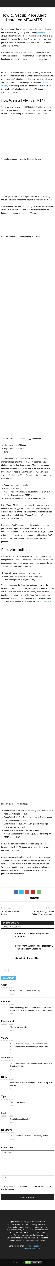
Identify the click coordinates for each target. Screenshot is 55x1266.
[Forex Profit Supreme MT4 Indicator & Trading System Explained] (7, 948)
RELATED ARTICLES (11, 923)
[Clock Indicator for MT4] (7, 961)
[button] (51, 3)
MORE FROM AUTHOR (12, 927)
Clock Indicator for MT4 (26, 958)
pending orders (42, 32)
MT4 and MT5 (45, 602)
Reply (12, 994)
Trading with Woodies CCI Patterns (12, 912)
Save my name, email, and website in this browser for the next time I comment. (26, 1187)
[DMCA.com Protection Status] (33, 1262)
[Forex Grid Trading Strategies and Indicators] (7, 936)
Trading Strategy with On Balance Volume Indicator (43, 912)
